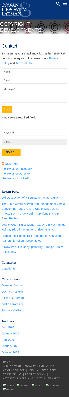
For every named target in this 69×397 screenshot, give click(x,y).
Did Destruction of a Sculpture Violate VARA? (31, 197)
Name (8, 71)
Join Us (33, 370)
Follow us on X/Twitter (16, 173)
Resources (49, 370)
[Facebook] (23, 385)
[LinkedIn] (8, 385)
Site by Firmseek (48, 378)
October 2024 (10, 352)
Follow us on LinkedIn (16, 178)
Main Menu (65, 3)
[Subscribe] (9, 389)
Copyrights (8, 268)
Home (6, 362)
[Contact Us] (52, 385)
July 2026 (8, 327)
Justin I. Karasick (12, 304)
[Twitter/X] (37, 385)
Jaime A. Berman (13, 285)
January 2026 (10, 333)
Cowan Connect (13, 370)
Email (7, 80)
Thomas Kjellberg (13, 310)
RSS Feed (11, 164)
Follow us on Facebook (17, 168)
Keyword (9, 132)
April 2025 (8, 339)
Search (58, 4)
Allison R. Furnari (13, 297)
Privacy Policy (35, 374)
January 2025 (10, 346)
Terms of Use (24, 63)
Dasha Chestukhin (13, 291)
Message (9, 89)
